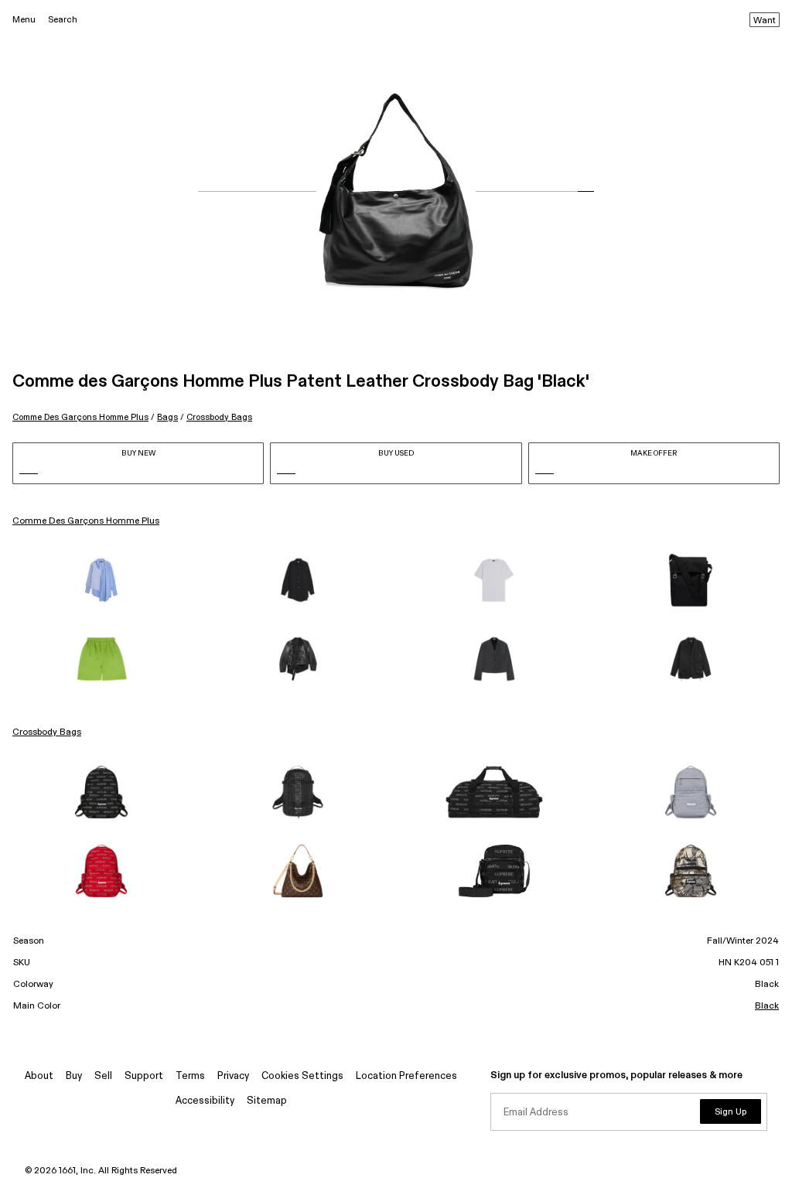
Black (767, 1006)
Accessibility (205, 1101)
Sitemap (267, 1101)
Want (764, 21)
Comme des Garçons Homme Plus (80, 417)
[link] (101, 580)
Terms (190, 1076)
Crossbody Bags (219, 417)
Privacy (233, 1076)
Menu (24, 19)
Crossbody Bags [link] (46, 732)
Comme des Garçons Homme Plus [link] (85, 521)
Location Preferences (406, 1076)
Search (62, 19)
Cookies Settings (302, 1076)
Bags (167, 417)
